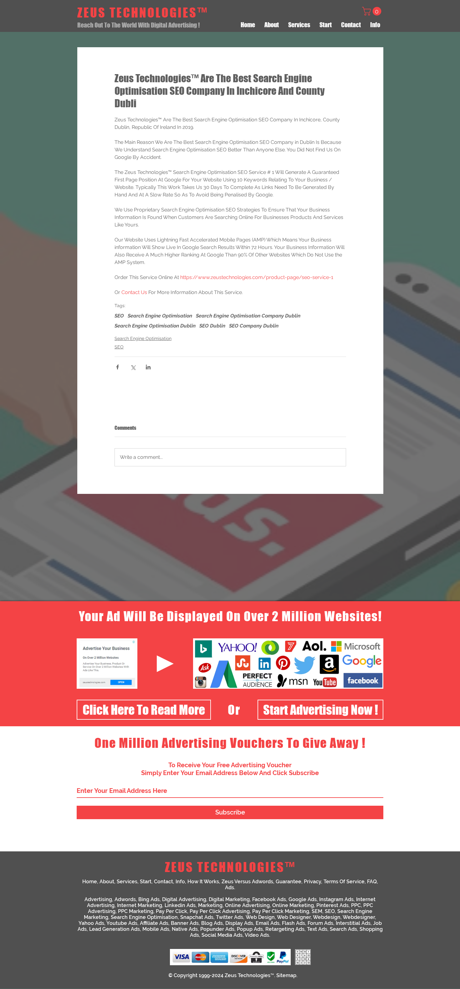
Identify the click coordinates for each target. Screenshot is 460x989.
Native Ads (185, 929)
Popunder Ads (217, 929)
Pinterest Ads (332, 905)
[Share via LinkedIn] (148, 367)
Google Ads (303, 899)
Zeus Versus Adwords (247, 882)
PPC (356, 905)
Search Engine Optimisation (160, 316)
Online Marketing (293, 905)
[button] (372, 11)
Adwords (125, 899)
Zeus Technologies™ (249, 975)
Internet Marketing (139, 905)
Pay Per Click (171, 911)
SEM (317, 911)
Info (180, 882)
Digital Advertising (184, 899)
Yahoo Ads (91, 923)
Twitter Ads (229, 917)
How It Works (203, 882)
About (107, 882)
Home (89, 882)
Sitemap (286, 975)
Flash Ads (293, 923)
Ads (229, 887)
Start (145, 882)
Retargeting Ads (284, 929)
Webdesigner (359, 917)
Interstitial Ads (353, 923)
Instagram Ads (336, 899)
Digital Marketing (229, 899)
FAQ (372, 882)
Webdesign (326, 917)
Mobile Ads (155, 929)
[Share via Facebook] (117, 367)
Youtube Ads (121, 923)
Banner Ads (185, 923)
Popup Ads (250, 929)
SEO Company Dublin (254, 326)
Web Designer (294, 917)
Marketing (210, 905)
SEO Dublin (212, 326)
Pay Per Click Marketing (280, 911)
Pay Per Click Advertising (220, 911)
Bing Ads (149, 899)
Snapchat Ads (196, 917)
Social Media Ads (222, 935)
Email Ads (267, 923)
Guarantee (288, 882)
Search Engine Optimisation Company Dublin (248, 316)
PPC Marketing (135, 911)
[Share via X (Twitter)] (133, 367)
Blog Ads (212, 923)
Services (127, 882)
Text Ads (317, 929)
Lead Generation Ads (114, 929)
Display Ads (239, 923)
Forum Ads (320, 923)
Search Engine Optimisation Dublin (155, 326)
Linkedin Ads (180, 905)
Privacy (312, 882)
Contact (163, 882)
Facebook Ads (269, 899)
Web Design (260, 917)
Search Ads (343, 929)
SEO (119, 316)
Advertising (98, 899)
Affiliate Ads (154, 923)
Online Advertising (247, 905)
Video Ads (257, 935)
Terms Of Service (344, 882)
